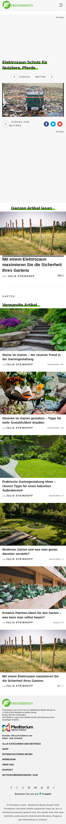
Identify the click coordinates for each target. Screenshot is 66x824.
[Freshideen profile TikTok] (23, 787)
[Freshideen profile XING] (54, 787)
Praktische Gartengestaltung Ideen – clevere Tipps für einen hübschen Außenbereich (29, 486)
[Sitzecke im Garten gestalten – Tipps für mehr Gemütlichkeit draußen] (33, 393)
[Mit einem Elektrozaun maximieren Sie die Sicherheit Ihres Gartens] (33, 651)
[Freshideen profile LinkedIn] (48, 787)
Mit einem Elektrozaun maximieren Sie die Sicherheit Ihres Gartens (32, 265)
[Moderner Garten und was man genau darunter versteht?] (33, 524)
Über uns (8, 764)
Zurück (24, 77)
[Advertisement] (33, 37)
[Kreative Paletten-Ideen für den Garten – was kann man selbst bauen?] (33, 587)
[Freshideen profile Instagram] (17, 787)
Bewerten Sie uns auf (27, 794)
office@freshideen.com (21, 736)
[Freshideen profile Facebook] (11, 787)
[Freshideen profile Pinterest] (29, 787)
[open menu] (61, 5)
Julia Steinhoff (21, 276)
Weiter (41, 77)
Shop (5, 749)
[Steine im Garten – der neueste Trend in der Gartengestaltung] (33, 329)
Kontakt (7, 770)
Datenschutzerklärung (17, 754)
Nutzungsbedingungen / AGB (20, 775)
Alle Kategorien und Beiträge (21, 744)
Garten (8, 296)
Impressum (9, 759)
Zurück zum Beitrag (19, 124)
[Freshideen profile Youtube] (36, 787)
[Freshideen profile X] (42, 787)
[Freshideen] (17, 5)
